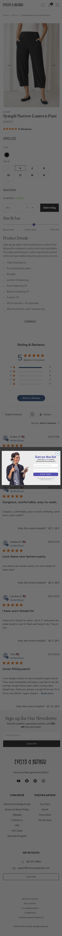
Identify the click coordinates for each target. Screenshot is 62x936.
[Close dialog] (57, 454)
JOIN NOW (45, 474)
